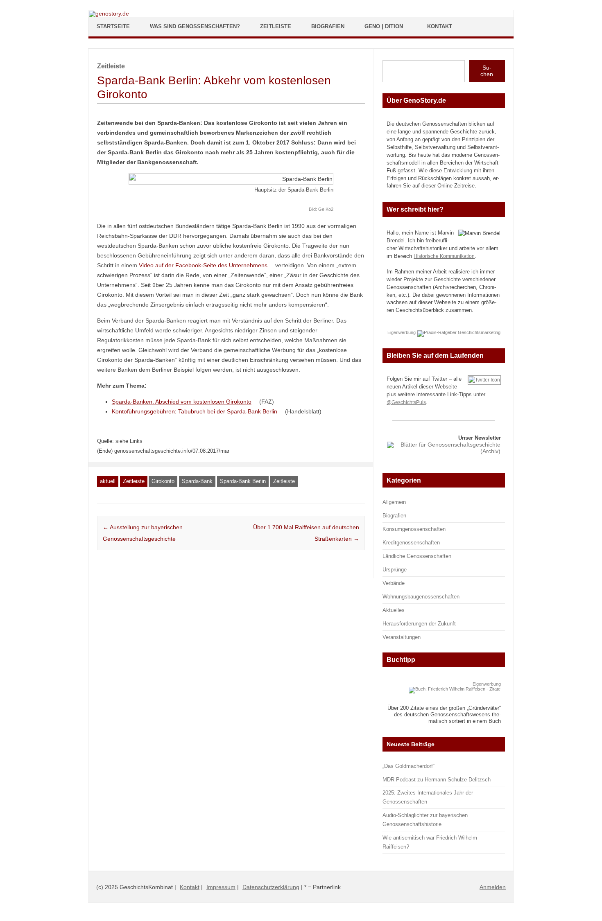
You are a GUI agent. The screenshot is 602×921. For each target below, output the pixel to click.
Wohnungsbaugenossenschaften (420, 597)
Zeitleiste (275, 26)
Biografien (327, 26)
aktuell (107, 481)
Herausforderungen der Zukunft (419, 624)
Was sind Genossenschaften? (195, 26)
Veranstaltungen (401, 637)
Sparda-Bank (197, 481)
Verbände (393, 583)
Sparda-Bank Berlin (243, 481)
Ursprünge (394, 570)
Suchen (486, 70)
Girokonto (163, 481)
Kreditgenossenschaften (411, 543)
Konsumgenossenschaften (414, 529)
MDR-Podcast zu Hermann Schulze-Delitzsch (436, 780)
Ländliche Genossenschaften (416, 556)
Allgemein (394, 502)
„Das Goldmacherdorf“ (408, 766)
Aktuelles (393, 610)
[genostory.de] (108, 13)
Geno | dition (383, 26)
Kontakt (439, 26)
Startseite (113, 26)
